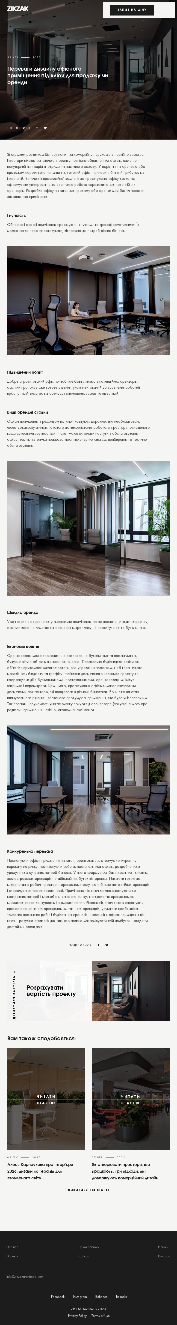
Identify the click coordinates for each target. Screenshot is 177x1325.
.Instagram (79, 1297)
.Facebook (57, 1297)
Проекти (12, 1256)
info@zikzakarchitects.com (25, 1277)
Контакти (164, 1256)
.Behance (101, 1297)
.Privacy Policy (77, 1316)
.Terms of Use (100, 1316)
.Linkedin (121, 1297)
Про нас (12, 1247)
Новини (163, 1247)
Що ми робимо (88, 1247)
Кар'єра (83, 1256)
